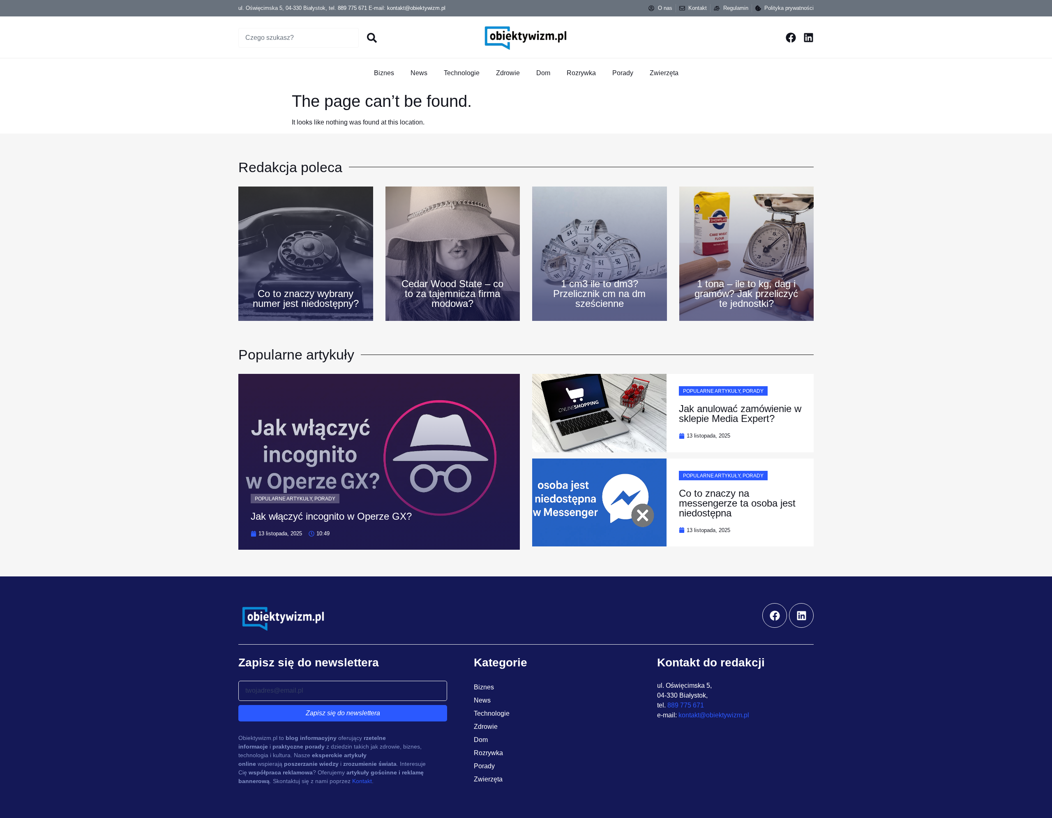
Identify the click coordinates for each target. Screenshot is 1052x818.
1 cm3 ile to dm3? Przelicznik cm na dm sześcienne (599, 293)
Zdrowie (508, 72)
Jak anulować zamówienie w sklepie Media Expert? (740, 413)
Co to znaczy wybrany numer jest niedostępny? (306, 298)
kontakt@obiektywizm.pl (416, 8)
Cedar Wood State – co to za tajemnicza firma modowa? (452, 293)
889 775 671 (352, 8)
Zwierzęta (664, 72)
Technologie (462, 72)
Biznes (384, 72)
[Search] (372, 38)
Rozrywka (581, 72)
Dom (543, 72)
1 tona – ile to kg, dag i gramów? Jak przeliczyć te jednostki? (746, 293)
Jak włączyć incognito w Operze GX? (331, 516)
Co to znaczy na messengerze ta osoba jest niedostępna (737, 503)
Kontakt (362, 781)
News (419, 72)
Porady (622, 72)
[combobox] (298, 38)
